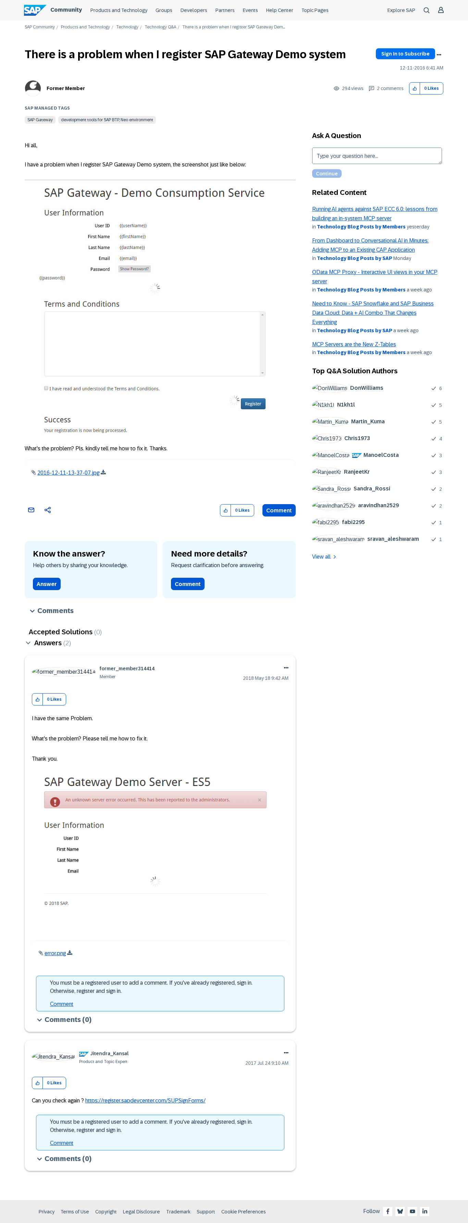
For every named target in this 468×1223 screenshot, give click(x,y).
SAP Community (40, 27)
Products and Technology (118, 10)
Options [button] (439, 55)
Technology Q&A (160, 27)
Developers (194, 10)
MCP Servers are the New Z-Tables (354, 344)
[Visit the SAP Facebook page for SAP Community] (388, 1211)
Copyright (106, 1211)
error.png (55, 953)
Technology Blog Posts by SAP (354, 258)
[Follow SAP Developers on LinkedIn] (425, 1211)
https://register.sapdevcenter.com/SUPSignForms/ (145, 1100)
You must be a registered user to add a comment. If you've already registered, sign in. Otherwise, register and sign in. (151, 987)
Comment (279, 510)
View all (321, 557)
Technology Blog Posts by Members (361, 226)
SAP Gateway (40, 119)
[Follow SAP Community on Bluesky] (400, 1211)
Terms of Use (75, 1211)
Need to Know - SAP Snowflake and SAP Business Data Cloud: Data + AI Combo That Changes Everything (373, 313)
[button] (414, 89)
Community (66, 10)
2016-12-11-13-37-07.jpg (68, 473)
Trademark (178, 1211)
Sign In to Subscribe (405, 54)
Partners (225, 10)
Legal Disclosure (141, 1211)
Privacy (46, 1211)
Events (250, 10)
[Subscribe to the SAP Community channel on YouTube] (412, 1211)
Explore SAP (401, 10)
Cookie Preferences (243, 1211)
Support (206, 1211)
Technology (127, 27)
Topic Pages (315, 10)
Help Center (279, 10)
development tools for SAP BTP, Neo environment (107, 119)
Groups (164, 10)
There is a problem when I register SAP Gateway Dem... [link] (233, 27)
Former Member (66, 88)
